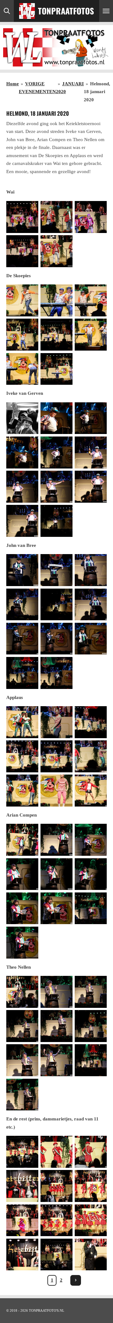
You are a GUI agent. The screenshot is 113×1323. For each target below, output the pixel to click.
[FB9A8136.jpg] (22, 1186)
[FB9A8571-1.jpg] (22, 1060)
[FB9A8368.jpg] (91, 604)
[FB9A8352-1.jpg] (22, 570)
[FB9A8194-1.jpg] (56, 251)
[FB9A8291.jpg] (56, 418)
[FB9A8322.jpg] (91, 486)
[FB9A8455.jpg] (56, 791)
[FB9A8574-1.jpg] (91, 1060)
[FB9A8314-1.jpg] (56, 486)
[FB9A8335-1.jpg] (56, 521)
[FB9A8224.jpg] (22, 300)
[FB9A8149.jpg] (56, 1220)
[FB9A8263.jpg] (22, 418)
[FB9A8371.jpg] (22, 639)
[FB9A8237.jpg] (22, 335)
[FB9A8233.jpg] (56, 300)
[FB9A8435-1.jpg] (91, 756)
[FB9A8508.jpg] (56, 874)
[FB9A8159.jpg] (91, 1254)
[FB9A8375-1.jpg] (91, 639)
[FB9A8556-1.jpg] (91, 992)
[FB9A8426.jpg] (56, 756)
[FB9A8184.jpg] (56, 217)
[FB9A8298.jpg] (56, 452)
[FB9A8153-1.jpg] (91, 1220)
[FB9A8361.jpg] (91, 570)
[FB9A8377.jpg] (22, 673)
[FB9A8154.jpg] (22, 1254)
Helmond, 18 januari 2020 (97, 91)
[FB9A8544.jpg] (22, 992)
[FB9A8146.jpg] (22, 1220)
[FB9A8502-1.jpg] (56, 840)
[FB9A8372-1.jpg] (56, 639)
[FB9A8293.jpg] (22, 452)
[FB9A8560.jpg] (56, 1026)
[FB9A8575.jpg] (22, 1094)
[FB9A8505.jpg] (22, 874)
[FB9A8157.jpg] (56, 1254)
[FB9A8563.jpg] (91, 1026)
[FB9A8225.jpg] (91, 300)
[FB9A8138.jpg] (56, 1186)
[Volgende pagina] (75, 1280)
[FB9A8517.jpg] (22, 908)
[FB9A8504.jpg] (91, 840)
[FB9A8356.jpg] (56, 570)
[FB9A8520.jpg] (56, 908)
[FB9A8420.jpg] (22, 756)
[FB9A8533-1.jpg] (22, 942)
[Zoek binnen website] (7, 11)
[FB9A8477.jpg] (22, 840)
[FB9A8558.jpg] (22, 1026)
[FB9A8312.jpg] (22, 486)
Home (12, 83)
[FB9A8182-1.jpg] (22, 217)
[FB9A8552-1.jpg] (56, 992)
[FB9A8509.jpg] (91, 874)
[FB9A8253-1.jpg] (22, 369)
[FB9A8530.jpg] (91, 908)
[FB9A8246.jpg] (56, 335)
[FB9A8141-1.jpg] (91, 1186)
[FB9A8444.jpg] (22, 791)
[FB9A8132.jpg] (56, 1152)
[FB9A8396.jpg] (91, 722)
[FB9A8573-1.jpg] (56, 1060)
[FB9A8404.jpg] (56, 722)
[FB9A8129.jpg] (22, 1152)
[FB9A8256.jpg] (56, 369)
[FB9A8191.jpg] (22, 251)
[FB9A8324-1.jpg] (22, 521)
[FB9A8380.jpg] (56, 673)
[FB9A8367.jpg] (56, 604)
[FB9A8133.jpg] (91, 1152)
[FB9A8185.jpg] (91, 217)
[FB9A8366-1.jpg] (22, 604)
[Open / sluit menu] (106, 11)
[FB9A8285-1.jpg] (91, 418)
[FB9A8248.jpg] (91, 335)
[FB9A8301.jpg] (91, 452)
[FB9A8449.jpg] (91, 791)
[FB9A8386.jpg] (22, 722)
